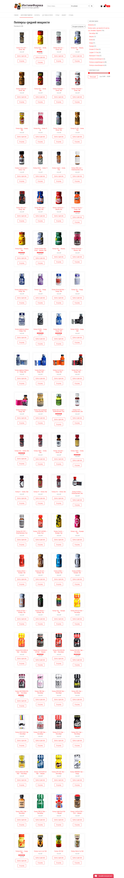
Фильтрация (93, 77)
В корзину (21, 61)
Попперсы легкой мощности (96, 59)
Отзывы (71, 15)
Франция (91, 46)
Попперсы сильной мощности (96, 65)
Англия (91, 40)
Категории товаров (26, 15)
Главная (16, 15)
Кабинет (64, 15)
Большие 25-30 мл (93, 49)
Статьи (57, 15)
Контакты (37, 15)
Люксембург (92, 33)
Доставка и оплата (47, 15)
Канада (91, 43)
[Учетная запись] (101, 6)
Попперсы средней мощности (96, 62)
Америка (91, 36)
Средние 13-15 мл (93, 52)
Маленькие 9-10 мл (94, 56)
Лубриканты (91, 25)
